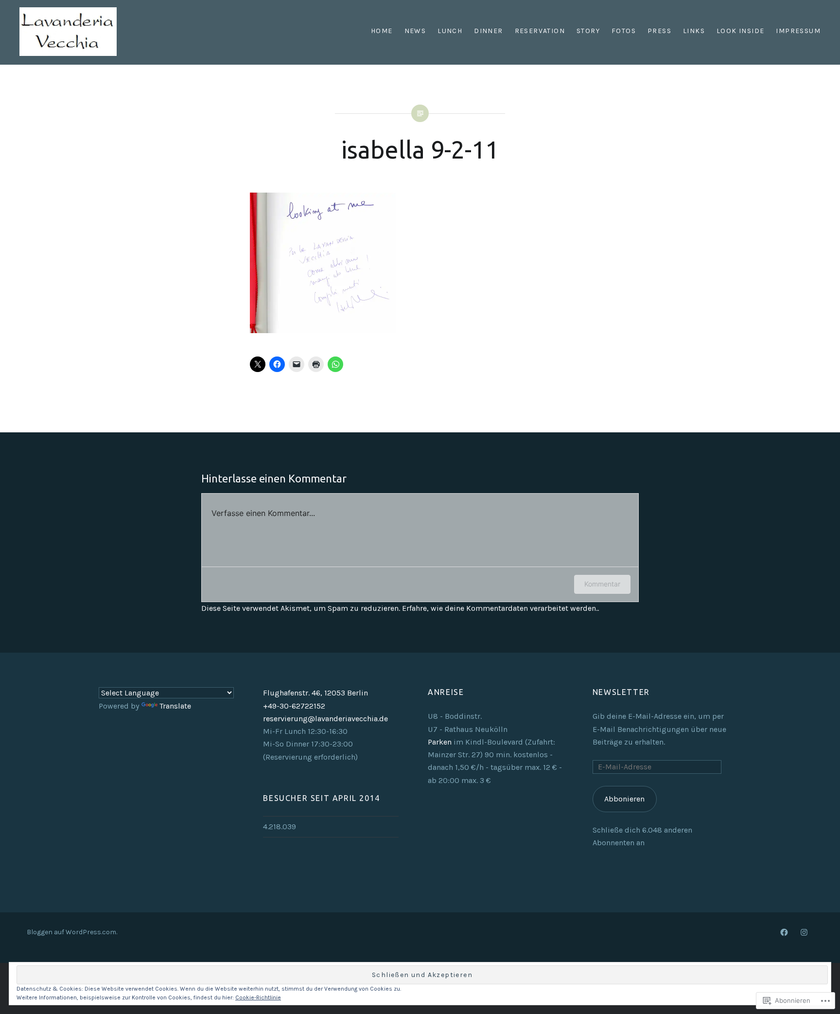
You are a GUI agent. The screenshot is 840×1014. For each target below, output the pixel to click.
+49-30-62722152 (294, 706)
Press (659, 31)
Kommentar (602, 584)
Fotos (624, 31)
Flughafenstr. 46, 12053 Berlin (315, 692)
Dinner (488, 31)
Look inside (740, 31)
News (415, 31)
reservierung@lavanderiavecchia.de (325, 718)
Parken (440, 742)
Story (588, 31)
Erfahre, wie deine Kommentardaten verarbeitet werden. (499, 608)
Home (382, 31)
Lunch (450, 31)
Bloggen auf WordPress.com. (72, 932)
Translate (175, 706)
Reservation (540, 31)
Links (694, 31)
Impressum (798, 31)
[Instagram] (804, 932)
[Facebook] (784, 932)
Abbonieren (624, 798)
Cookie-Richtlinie (258, 997)
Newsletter (621, 692)
